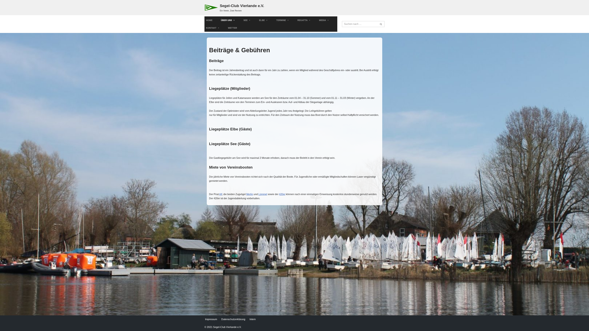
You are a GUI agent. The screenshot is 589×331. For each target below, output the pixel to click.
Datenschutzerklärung (233, 319)
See (245, 20)
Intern (253, 319)
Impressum (211, 319)
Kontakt (211, 28)
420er (282, 194)
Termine (281, 20)
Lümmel (262, 194)
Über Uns (226, 20)
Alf (220, 194)
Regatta (302, 20)
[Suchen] (381, 24)
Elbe (262, 20)
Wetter (232, 28)
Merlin (249, 194)
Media (322, 20)
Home (209, 20)
